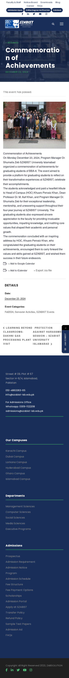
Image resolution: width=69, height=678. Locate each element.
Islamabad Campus (18, 479)
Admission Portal (16, 601)
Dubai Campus (15, 456)
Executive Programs (18, 529)
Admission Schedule (18, 579)
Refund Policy (14, 618)
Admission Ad (14, 629)
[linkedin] (28, 14)
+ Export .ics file (43, 270)
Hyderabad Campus (18, 468)
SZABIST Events (45, 311)
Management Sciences (20, 506)
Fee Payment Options (19, 590)
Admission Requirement (20, 562)
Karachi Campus (16, 451)
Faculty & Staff (13, 2)
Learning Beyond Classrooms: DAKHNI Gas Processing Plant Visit (17, 335)
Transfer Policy (15, 612)
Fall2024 (9, 311)
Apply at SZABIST (16, 607)
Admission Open (15, 10)
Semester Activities (25, 311)
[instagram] (46, 14)
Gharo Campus (15, 473)
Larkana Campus (16, 462)
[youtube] (40, 14)
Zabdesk (57, 10)
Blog (58, 2)
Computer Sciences (18, 512)
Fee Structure (14, 584)
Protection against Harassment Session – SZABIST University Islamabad (49, 335)
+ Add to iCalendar (17, 270)
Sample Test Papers (18, 624)
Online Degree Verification (38, 10)
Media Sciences (15, 523)
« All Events (12, 42)
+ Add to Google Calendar (21, 263)
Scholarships (14, 596)
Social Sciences (15, 517)
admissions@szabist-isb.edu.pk (24, 411)
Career (30, 5)
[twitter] (34, 14)
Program (11, 573)
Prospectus (13, 556)
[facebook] (22, 14)
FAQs (40, 5)
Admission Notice (16, 567)
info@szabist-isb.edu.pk (20, 394)
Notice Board (31, 2)
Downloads (46, 2)
